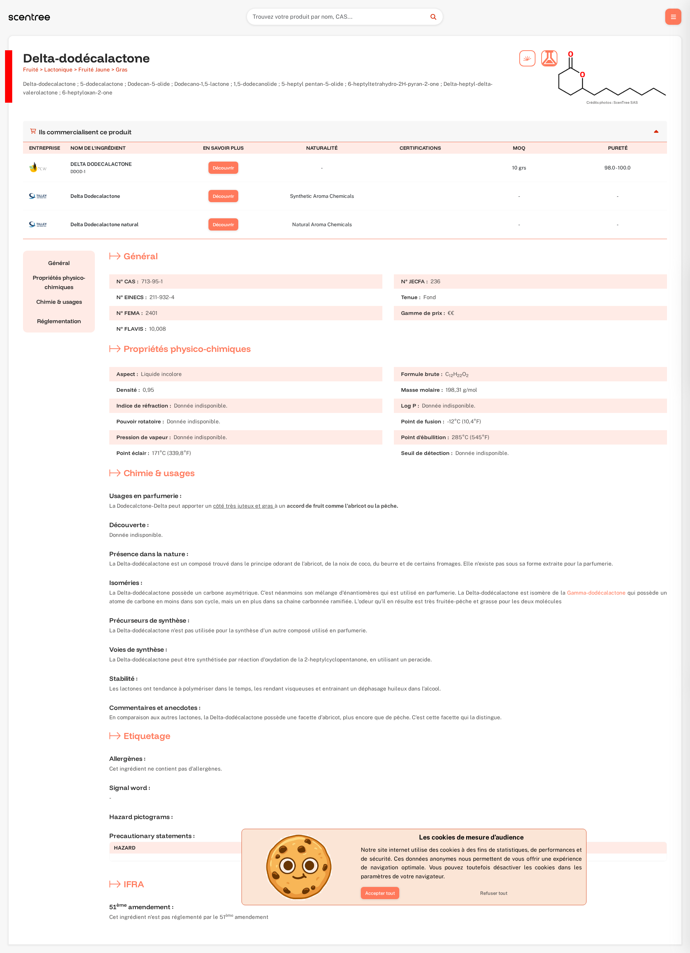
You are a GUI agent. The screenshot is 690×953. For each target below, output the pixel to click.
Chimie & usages (59, 301)
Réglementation (59, 321)
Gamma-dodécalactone (596, 593)
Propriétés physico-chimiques (59, 282)
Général (59, 262)
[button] (380, 893)
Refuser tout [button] (493, 893)
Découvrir (223, 168)
